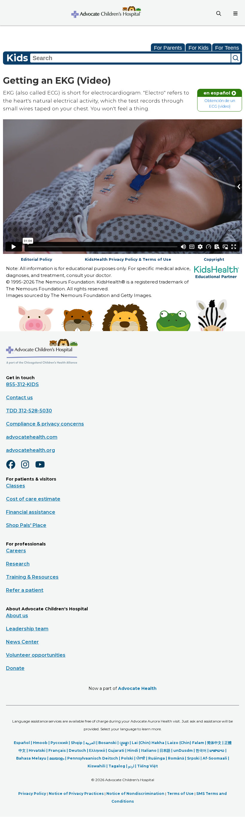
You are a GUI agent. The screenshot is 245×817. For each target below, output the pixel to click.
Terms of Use (180, 793)
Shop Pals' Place (26, 525)
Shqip (76, 742)
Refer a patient (24, 590)
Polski (127, 758)
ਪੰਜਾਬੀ (140, 758)
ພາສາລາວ (216, 750)
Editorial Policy (36, 259)
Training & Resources (32, 577)
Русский (59, 742)
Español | (23, 742)
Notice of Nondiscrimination (135, 793)
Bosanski (107, 742)
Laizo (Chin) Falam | (187, 742)
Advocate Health (137, 688)
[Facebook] (13, 468)
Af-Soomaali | (216, 758)
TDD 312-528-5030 (29, 411)
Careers (16, 551)
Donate (15, 668)
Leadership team (27, 629)
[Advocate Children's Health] (106, 12)
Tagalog (116, 766)
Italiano (149, 750)
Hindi (132, 750)
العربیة (90, 742)
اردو (131, 766)
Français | (58, 750)
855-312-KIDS (22, 384)
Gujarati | (117, 750)
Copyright (214, 259)
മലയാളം (56, 758)
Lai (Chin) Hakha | (149, 742)
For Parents (168, 48)
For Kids (199, 48)
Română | (177, 758)
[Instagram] (27, 468)
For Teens (227, 48)
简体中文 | (215, 742)
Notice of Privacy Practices (76, 793)
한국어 (201, 750)
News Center (22, 642)
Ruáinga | (158, 758)
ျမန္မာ (124, 742)
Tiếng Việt (147, 766)
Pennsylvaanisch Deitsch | (94, 758)
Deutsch (77, 750)
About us (17, 615)
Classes (15, 486)
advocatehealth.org (30, 450)
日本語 (165, 750)
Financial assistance (30, 512)
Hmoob (40, 742)
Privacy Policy (32, 793)
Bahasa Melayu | (32, 758)
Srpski (193, 758)
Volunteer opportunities (35, 655)
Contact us (19, 397)
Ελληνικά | (98, 750)
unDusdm (183, 750)
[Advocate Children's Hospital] (42, 373)
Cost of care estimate (33, 499)
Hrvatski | (38, 750)
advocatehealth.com (31, 437)
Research (18, 564)
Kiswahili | (98, 766)
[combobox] (130, 58)
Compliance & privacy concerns (45, 424)
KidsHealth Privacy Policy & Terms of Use (128, 259)
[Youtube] (42, 468)
